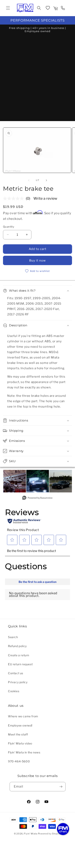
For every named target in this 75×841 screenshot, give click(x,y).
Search (13, 637)
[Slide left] (28, 180)
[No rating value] (14, 198)
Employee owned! (20, 725)
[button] (8, 8)
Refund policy (17, 646)
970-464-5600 (19, 761)
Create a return (18, 655)
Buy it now (37, 260)
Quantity (8, 226)
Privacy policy (17, 682)
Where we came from (23, 716)
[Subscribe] (61, 786)
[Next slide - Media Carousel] (69, 484)
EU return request (20, 664)
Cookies (13, 691)
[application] (63, 829)
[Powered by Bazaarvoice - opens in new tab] (37, 498)
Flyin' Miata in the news (24, 752)
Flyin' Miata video (20, 743)
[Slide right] (46, 180)
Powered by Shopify (49, 833)
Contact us (15, 673)
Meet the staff (18, 734)
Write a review (45, 198)
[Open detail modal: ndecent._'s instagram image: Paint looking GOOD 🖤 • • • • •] (60, 481)
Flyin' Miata (30, 833)
